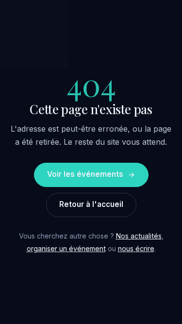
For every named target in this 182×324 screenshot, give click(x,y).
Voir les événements (85, 174)
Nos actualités (139, 236)
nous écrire (136, 248)
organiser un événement (66, 248)
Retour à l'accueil (91, 204)
